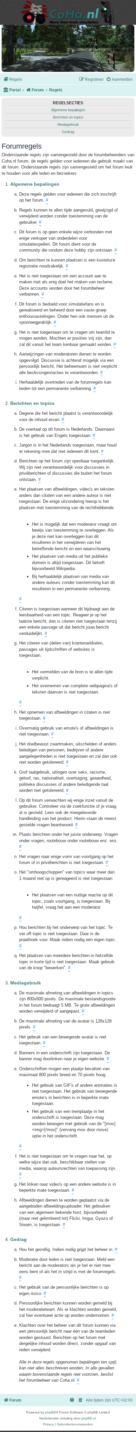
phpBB (50, 1412)
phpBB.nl (89, 1418)
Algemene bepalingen (68, 110)
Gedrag (68, 132)
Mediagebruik (68, 124)
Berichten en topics (68, 117)
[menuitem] (12, 79)
